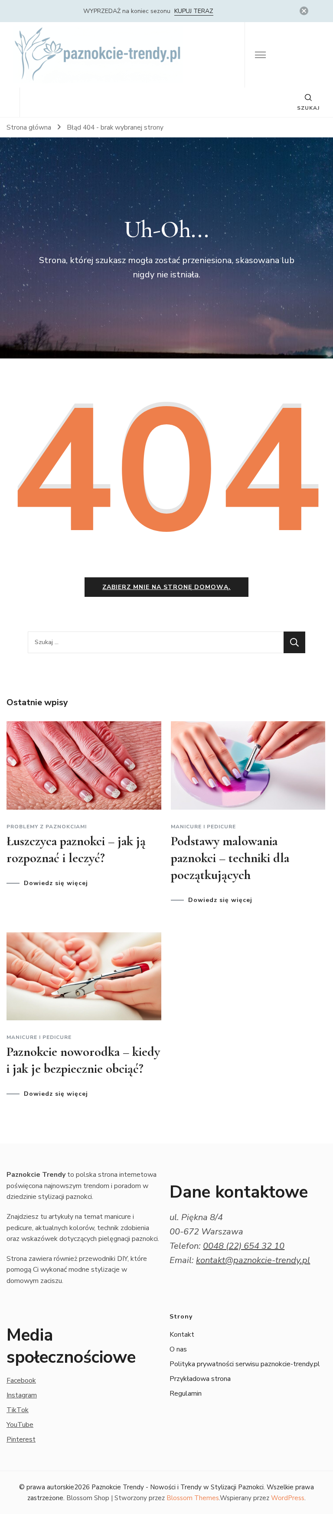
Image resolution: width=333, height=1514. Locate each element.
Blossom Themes (192, 1498)
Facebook (21, 1380)
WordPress (287, 1498)
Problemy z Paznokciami (47, 827)
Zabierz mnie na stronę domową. (166, 587)
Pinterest (21, 1439)
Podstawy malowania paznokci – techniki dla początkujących (230, 858)
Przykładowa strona (200, 1379)
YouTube (20, 1424)
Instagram (22, 1395)
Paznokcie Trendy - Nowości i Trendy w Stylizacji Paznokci (177, 1487)
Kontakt (182, 1334)
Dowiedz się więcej (56, 883)
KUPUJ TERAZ (193, 11)
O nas (178, 1349)
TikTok (18, 1410)
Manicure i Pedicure (203, 827)
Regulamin (186, 1393)
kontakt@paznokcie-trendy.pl (253, 1260)
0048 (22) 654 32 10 (243, 1246)
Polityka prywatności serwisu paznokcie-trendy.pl (245, 1364)
